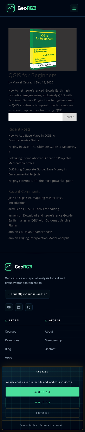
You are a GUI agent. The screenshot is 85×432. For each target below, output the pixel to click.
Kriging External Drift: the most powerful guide (40, 181)
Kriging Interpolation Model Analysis (44, 238)
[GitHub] (29, 307)
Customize (42, 413)
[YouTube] (9, 307)
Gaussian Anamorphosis (36, 232)
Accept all (42, 391)
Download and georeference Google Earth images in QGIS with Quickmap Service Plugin (40, 220)
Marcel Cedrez (23, 82)
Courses (10, 331)
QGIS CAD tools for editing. (41, 209)
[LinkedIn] (19, 307)
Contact (50, 349)
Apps (8, 357)
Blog (8, 349)
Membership (53, 340)
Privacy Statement (51, 425)
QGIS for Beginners (32, 75)
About (49, 331)
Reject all (42, 402)
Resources (12, 340)
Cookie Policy (28, 425)
